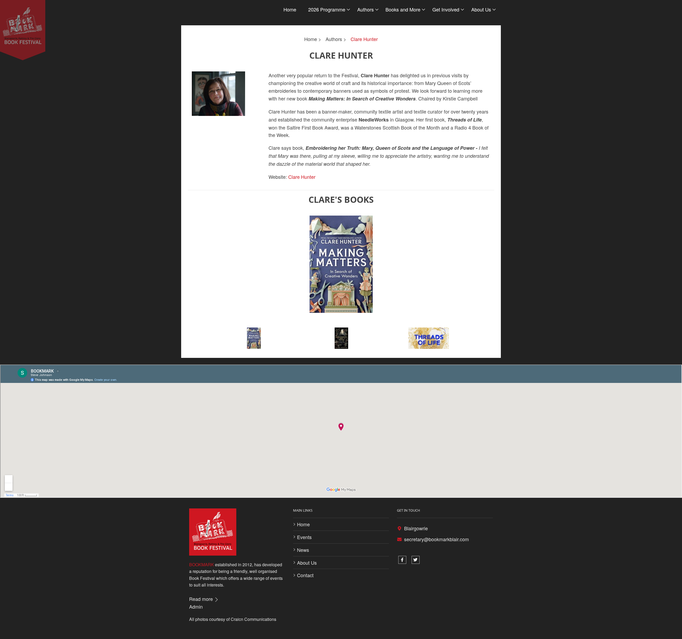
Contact (305, 575)
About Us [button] (481, 9)
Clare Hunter (364, 38)
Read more (201, 598)
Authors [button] (365, 9)
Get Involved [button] (445, 9)
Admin (196, 606)
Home (289, 9)
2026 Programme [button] (326, 9)
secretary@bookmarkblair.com (436, 539)
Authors (334, 38)
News (303, 549)
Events (304, 536)
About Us (307, 562)
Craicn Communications (253, 619)
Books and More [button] (402, 9)
